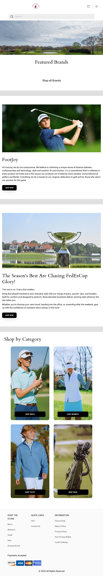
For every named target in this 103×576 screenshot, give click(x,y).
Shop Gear (73, 492)
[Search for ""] (12, 16)
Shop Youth (30, 492)
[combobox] (51, 16)
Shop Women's (73, 414)
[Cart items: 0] (88, 6)
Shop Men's (30, 414)
